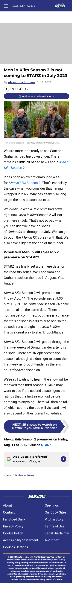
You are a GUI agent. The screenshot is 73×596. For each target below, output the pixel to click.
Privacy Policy (13, 526)
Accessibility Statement (20, 540)
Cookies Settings (15, 547)
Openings (52, 505)
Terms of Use (55, 526)
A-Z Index (52, 540)
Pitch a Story (54, 519)
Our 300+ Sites (55, 512)
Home (7, 475)
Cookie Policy (13, 533)
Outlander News (24, 475)
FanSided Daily (14, 519)
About (7, 505)
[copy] (26, 89)
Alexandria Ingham (21, 82)
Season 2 (24, 183)
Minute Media (22, 557)
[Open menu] (6, 5)
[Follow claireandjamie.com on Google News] (63, 459)
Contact (9, 512)
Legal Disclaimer (57, 533)
